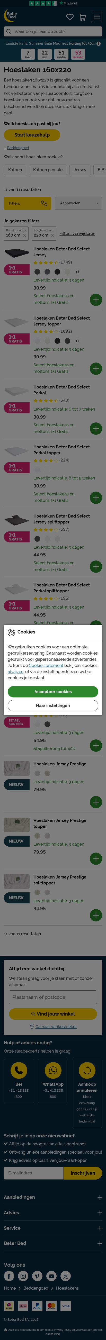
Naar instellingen (53, 705)
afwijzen (15, 671)
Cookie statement (46, 665)
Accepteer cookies (53, 691)
